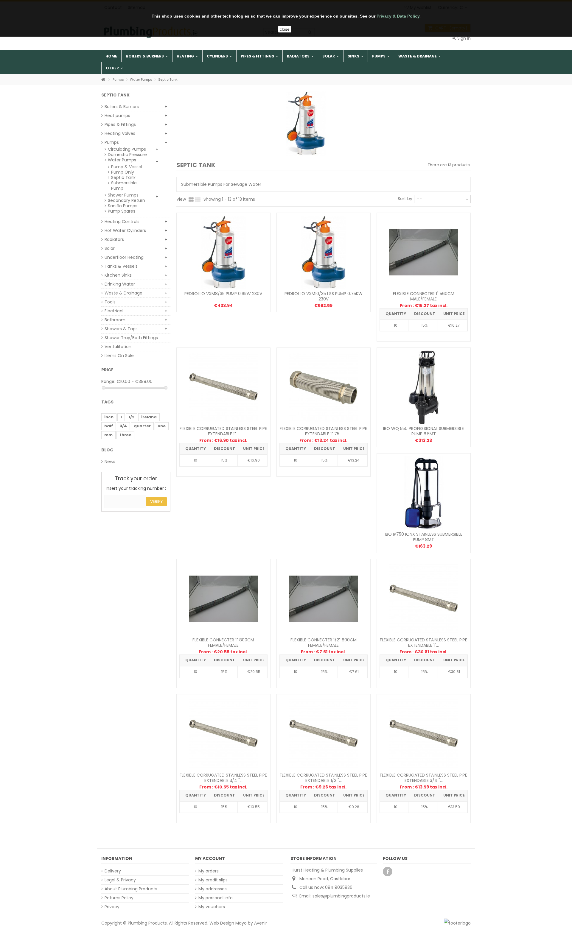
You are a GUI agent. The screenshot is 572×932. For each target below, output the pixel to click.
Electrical (114, 311)
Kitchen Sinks (118, 275)
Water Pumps (122, 160)
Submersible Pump (124, 185)
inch (109, 417)
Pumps (112, 142)
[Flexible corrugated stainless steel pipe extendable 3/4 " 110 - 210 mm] (223, 734)
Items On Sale (119, 355)
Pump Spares (121, 211)
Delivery (113, 871)
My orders (208, 871)
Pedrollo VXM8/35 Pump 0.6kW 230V (223, 294)
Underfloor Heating (124, 257)
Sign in (463, 38)
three (125, 435)
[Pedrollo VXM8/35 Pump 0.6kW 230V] (223, 252)
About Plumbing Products (131, 889)
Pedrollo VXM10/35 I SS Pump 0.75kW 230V (324, 296)
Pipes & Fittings (120, 124)
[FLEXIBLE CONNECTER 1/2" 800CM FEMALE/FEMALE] (323, 599)
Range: (108, 381)
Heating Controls (122, 221)
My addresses (212, 889)
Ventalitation (118, 346)
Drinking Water (120, 284)
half (108, 426)
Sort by (405, 198)
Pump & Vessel (126, 166)
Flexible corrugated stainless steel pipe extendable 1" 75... (323, 431)
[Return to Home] (103, 79)
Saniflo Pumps (122, 205)
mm (108, 435)
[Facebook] (387, 871)
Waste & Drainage (123, 293)
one (162, 426)
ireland (149, 417)
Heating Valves (120, 133)
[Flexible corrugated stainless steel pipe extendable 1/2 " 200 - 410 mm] (323, 734)
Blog (107, 450)
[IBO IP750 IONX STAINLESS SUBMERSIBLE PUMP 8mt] (424, 493)
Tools (110, 302)
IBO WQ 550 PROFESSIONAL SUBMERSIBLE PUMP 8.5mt (423, 431)
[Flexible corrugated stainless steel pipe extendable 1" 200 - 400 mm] (223, 387)
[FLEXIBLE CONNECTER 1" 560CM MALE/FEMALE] (424, 252)
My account (210, 858)
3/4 (123, 426)
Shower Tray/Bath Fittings (131, 337)
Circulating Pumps (127, 149)
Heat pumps (117, 115)
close (285, 29)
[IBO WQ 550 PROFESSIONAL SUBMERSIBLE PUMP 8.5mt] (424, 387)
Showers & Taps (121, 328)
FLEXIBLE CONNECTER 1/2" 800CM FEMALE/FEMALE (323, 642)
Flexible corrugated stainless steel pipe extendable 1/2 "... (323, 777)
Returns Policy (119, 897)
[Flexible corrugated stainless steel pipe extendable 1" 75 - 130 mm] (323, 387)
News (110, 461)
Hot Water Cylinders (125, 230)
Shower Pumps (123, 195)
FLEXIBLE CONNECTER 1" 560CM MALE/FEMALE (423, 296)
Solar (110, 248)
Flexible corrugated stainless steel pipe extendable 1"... (223, 431)
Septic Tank (123, 177)
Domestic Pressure (127, 154)
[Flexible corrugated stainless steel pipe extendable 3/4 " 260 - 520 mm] (424, 734)
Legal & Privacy (120, 880)
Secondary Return (126, 200)
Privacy (112, 906)
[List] (197, 200)
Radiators (114, 239)
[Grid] (191, 200)
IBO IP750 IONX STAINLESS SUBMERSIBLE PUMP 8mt (423, 537)
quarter (142, 426)
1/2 (131, 417)
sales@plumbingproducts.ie (341, 896)
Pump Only (122, 172)
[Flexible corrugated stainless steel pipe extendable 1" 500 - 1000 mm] (424, 599)
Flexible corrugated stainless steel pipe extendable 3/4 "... (223, 777)
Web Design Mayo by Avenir (238, 923)
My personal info (215, 897)
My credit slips (213, 880)
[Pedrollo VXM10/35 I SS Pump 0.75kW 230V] (323, 252)
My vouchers (211, 906)
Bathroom (115, 319)
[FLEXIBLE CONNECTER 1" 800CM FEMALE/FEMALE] (223, 599)
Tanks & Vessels (121, 266)
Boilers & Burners (122, 106)
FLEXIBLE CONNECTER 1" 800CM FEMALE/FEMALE (223, 642)
